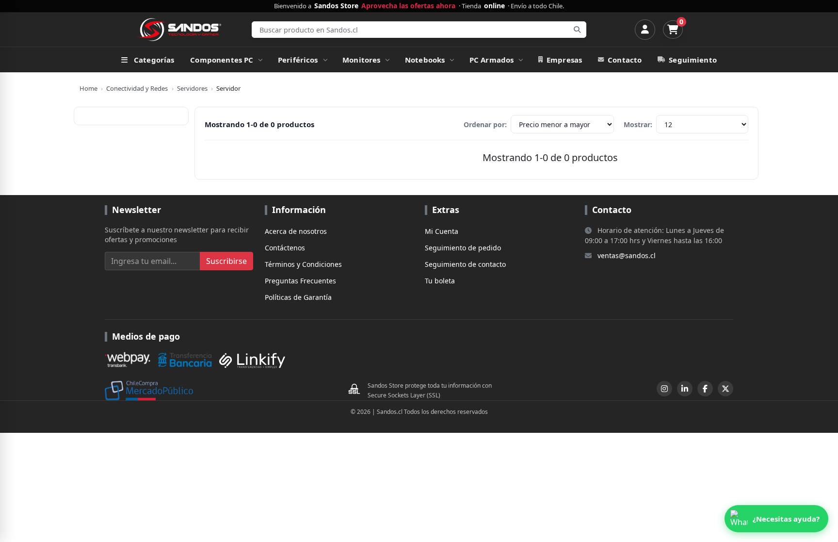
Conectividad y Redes (137, 88)
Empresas (564, 60)
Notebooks (425, 60)
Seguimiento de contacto (465, 264)
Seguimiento (693, 60)
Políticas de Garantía (298, 297)
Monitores (361, 60)
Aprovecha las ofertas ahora (408, 5)
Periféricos (298, 60)
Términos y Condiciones (303, 264)
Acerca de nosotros (296, 231)
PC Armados (491, 60)
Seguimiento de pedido (463, 247)
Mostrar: (638, 124)
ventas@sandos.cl (626, 255)
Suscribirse (226, 261)
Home (88, 88)
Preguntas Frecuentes (300, 280)
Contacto (625, 60)
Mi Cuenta (441, 231)
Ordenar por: (485, 124)
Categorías (154, 60)
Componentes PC (221, 60)
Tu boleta (440, 280)
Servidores (192, 88)
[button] (776, 518)
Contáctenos (285, 247)
